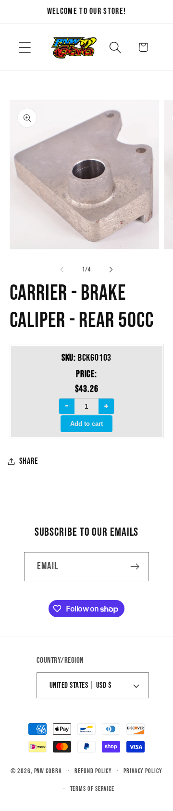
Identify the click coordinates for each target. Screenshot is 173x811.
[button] (24, 47)
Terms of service (92, 789)
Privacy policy (143, 771)
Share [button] (28, 461)
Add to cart (86, 423)
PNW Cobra (48, 771)
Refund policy (93, 771)
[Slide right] (111, 269)
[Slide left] (62, 269)
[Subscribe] (134, 566)
